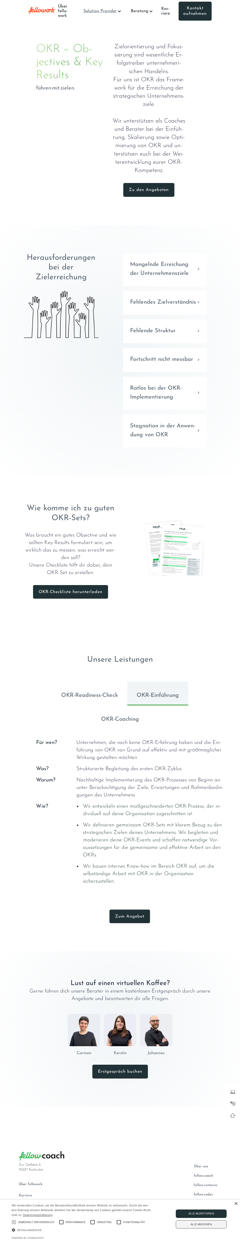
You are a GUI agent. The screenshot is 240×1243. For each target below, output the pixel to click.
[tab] (89, 693)
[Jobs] (231, 1091)
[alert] (120, 1221)
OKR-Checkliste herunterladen (70, 592)
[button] (102, 11)
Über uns (201, 1166)
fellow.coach (203, 1176)
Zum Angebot (129, 917)
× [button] (236, 1204)
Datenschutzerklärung (37, 1215)
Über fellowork (30, 1184)
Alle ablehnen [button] (201, 1224)
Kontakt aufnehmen (195, 11)
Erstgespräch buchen (120, 1072)
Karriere (165, 11)
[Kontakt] (231, 1103)
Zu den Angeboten (149, 190)
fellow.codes (203, 1194)
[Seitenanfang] (231, 1114)
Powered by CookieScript (28, 1238)
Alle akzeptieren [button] (201, 1213)
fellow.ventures (205, 1185)
